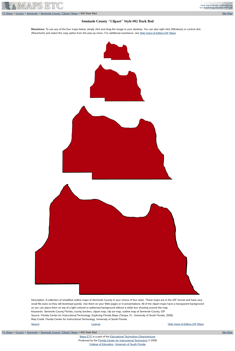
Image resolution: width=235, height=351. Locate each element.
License (95, 324)
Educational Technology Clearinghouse (132, 336)
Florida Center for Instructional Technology (123, 340)
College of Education (101, 344)
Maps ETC (86, 336)
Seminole (32, 13)
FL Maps (8, 13)
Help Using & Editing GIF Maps (158, 33)
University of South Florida (130, 344)
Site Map (227, 13)
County (20, 13)
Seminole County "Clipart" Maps (59, 13)
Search (35, 324)
